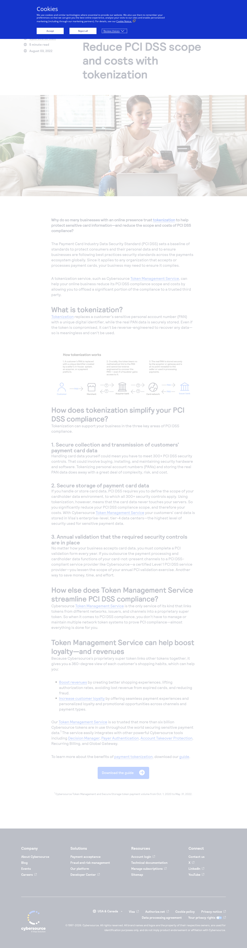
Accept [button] (50, 31)
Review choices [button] (111, 31)
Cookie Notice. (124, 21)
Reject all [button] (83, 31)
